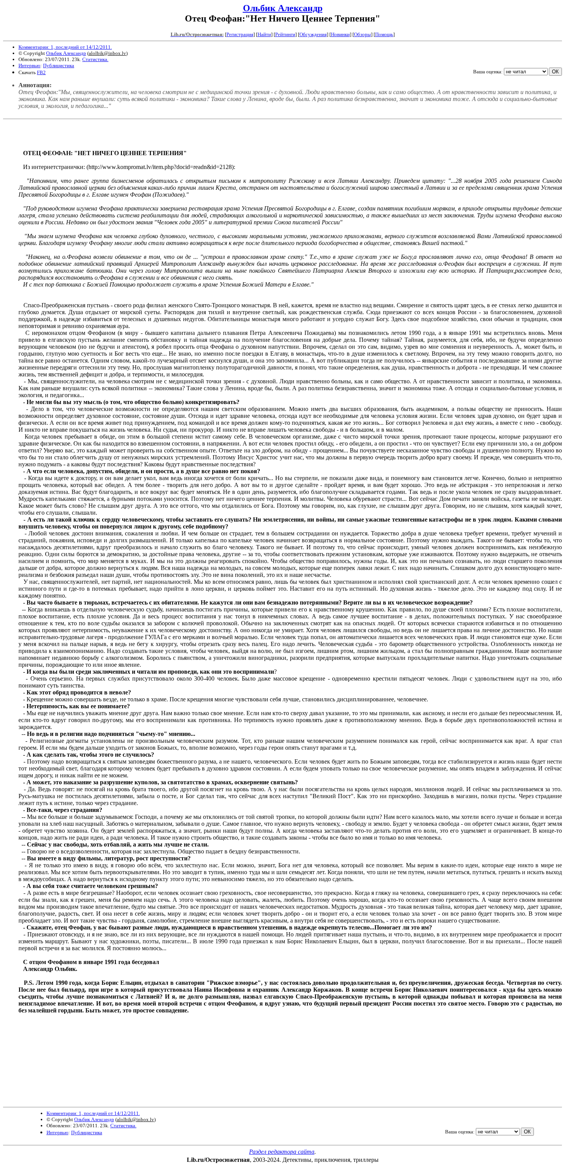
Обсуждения (313, 34)
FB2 (41, 72)
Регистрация (239, 34)
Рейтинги (285, 34)
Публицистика (58, 65)
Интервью (29, 65)
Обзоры (362, 34)
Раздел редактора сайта (281, 1151)
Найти (264, 34)
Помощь (384, 34)
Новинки (340, 34)
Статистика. (95, 59)
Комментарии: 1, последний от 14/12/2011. (65, 47)
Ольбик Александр (282, 8)
